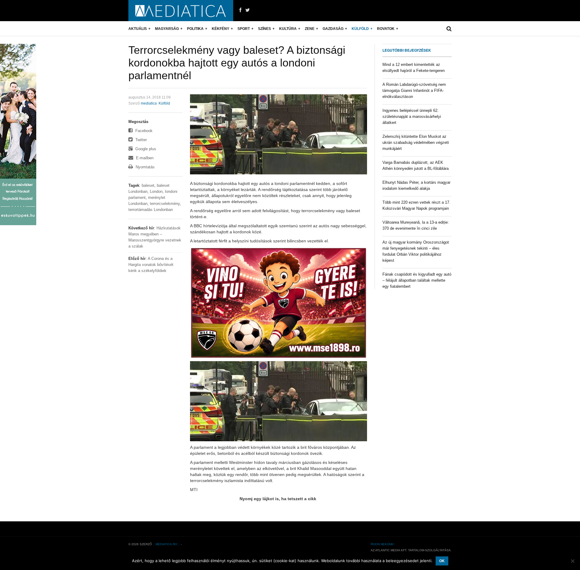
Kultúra (288, 29)
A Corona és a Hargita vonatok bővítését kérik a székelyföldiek (150, 264)
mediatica (149, 103)
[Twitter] (247, 10)
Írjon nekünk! (382, 544)
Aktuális (137, 29)
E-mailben (144, 158)
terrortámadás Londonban (150, 209)
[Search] (449, 28)
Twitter (140, 140)
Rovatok (386, 29)
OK (442, 561)
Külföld (360, 29)
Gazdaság (333, 29)
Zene (309, 29)
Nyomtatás (144, 167)
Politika (195, 29)
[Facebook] (240, 10)
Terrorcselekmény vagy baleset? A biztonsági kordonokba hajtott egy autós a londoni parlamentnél (236, 63)
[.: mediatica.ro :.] (180, 10)
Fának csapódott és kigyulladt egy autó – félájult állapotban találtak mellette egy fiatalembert (416, 280)
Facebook (143, 130)
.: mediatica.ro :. (166, 544)
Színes (264, 29)
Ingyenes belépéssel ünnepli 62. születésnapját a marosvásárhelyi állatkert (411, 116)
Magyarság (167, 29)
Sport (243, 29)
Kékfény (220, 29)
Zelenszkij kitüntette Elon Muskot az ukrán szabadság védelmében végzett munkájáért (415, 142)
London (156, 191)
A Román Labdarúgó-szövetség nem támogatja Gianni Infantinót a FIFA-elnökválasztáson (414, 90)
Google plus (145, 149)
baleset (148, 185)
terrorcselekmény (165, 203)
